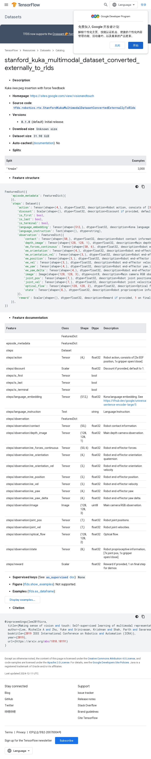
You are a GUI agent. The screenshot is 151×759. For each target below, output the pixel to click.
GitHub (9, 699)
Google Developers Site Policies (111, 662)
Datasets (13, 17)
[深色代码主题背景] (137, 186)
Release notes (87, 699)
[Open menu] (6, 4)
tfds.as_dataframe (41, 591)
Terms (9, 732)
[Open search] (105, 4)
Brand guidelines (88, 711)
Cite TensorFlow (88, 718)
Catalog (60, 50)
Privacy (21, 732)
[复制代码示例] (143, 186)
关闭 (117, 45)
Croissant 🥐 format (65, 34)
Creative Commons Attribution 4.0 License (111, 658)
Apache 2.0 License (58, 662)
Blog (7, 692)
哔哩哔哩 (10, 711)
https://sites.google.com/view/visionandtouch (62, 96)
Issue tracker (86, 692)
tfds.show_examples (38, 584)
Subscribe (66, 740)
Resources (29, 50)
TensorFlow (11, 50)
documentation (43, 143)
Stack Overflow (87, 705)
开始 (135, 45)
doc (60, 577)
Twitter (9, 705)
